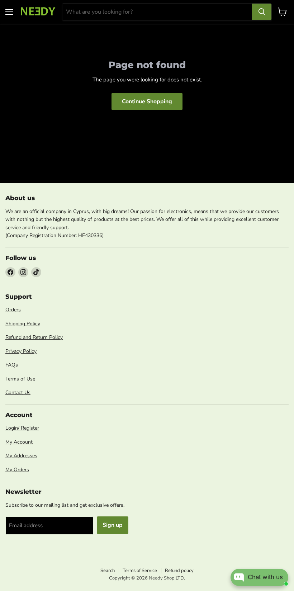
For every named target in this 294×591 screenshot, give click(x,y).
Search (107, 570)
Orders (13, 309)
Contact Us (17, 392)
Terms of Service (140, 570)
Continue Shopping (147, 101)
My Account (19, 442)
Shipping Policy (22, 323)
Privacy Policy (21, 351)
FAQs (11, 364)
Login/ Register (22, 428)
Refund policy (179, 570)
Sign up (113, 525)
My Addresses (21, 455)
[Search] (261, 12)
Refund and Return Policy (34, 337)
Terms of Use (20, 378)
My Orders (17, 469)
